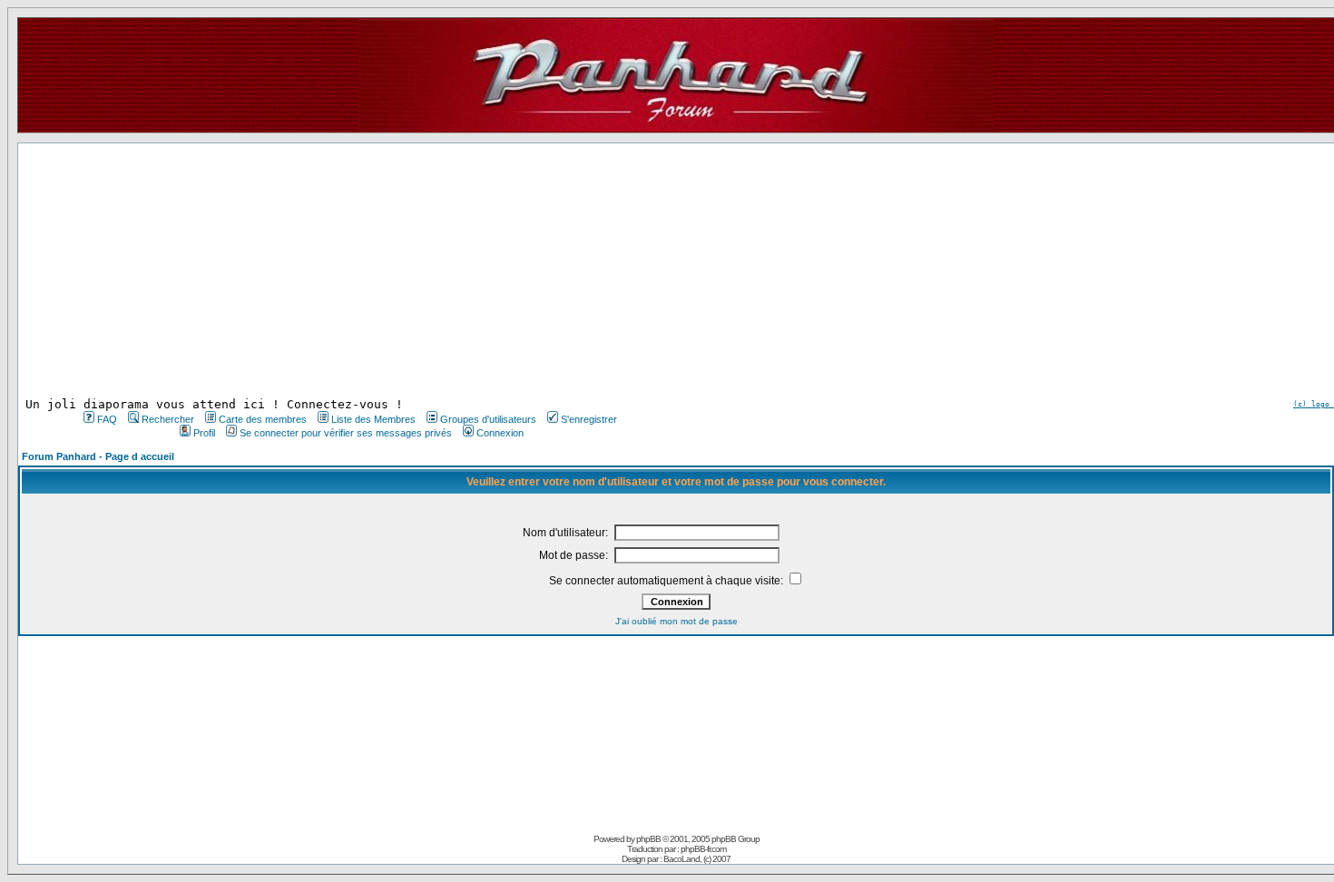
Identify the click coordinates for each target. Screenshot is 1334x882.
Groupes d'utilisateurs (488, 419)
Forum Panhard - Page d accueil (98, 456)
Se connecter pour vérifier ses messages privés (346, 432)
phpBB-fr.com (703, 849)
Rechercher (168, 419)
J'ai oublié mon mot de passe (676, 621)
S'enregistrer (589, 419)
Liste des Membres (373, 419)
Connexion (500, 432)
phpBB (648, 839)
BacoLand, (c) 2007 (697, 859)
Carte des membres (263, 419)
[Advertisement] (348, 270)
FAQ (107, 419)
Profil (204, 432)
